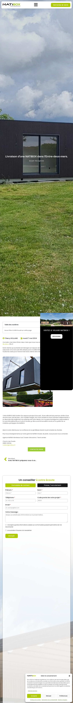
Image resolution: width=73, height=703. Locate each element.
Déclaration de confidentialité (49, 700)
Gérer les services (32, 691)
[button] (69, 676)
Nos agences (39, 161)
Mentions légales (62, 700)
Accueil (31, 161)
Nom (39, 490)
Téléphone (10, 497)
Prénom (9, 490)
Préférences (63, 696)
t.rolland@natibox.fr (9, 445)
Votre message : (12, 512)
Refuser (48, 696)
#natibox (6, 344)
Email (8, 505)
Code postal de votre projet (49, 497)
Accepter (34, 696)
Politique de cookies (35, 700)
